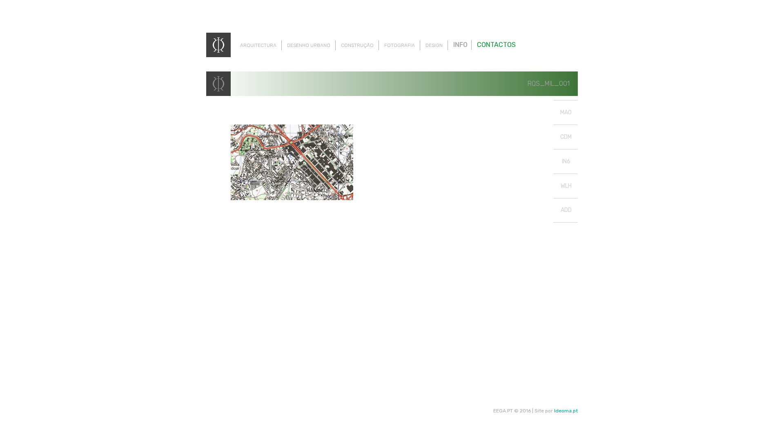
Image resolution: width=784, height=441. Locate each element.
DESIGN (434, 45)
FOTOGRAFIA (399, 45)
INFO (460, 45)
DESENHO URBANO (308, 45)
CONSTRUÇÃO (357, 45)
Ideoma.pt (566, 410)
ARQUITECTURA (258, 45)
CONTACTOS (496, 45)
